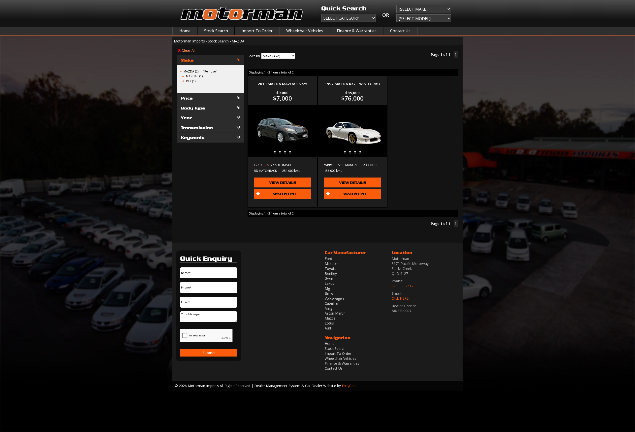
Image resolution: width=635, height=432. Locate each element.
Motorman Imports (189, 41)
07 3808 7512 (402, 286)
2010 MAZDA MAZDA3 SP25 (282, 83)
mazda (330, 318)
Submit (208, 352)
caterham (333, 303)
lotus (329, 323)
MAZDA (238, 41)
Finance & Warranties (357, 31)
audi (328, 328)
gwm (329, 278)
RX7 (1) (190, 81)
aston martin (335, 313)
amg (328, 308)
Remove (210, 71)
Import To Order (257, 31)
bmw (329, 293)
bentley (331, 273)
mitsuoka (332, 263)
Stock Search (216, 31)
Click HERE (400, 298)
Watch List (284, 193)
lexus (329, 283)
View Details (282, 182)
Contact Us (400, 31)
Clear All (188, 50)
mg (327, 288)
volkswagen (334, 298)
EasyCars (349, 385)
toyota (330, 268)
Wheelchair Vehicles (304, 31)
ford (328, 258)
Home (184, 31)
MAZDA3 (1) (194, 76)
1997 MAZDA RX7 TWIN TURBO (352, 83)
